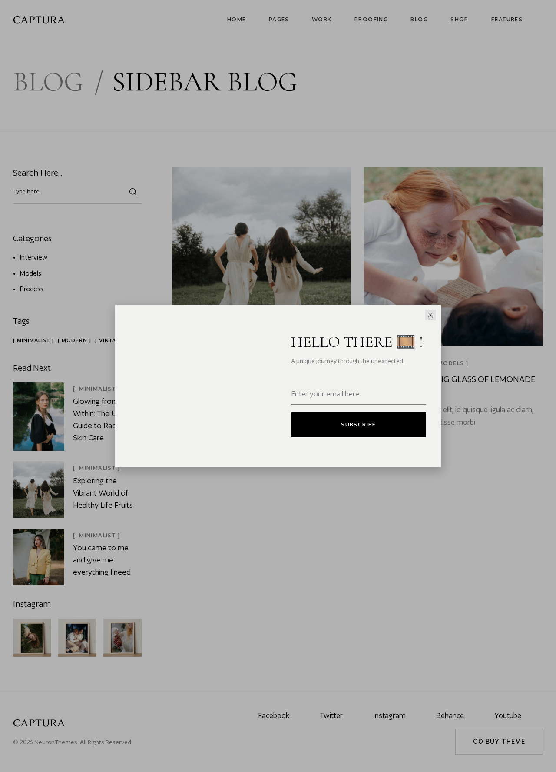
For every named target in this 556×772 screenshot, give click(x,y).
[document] (278, 386)
